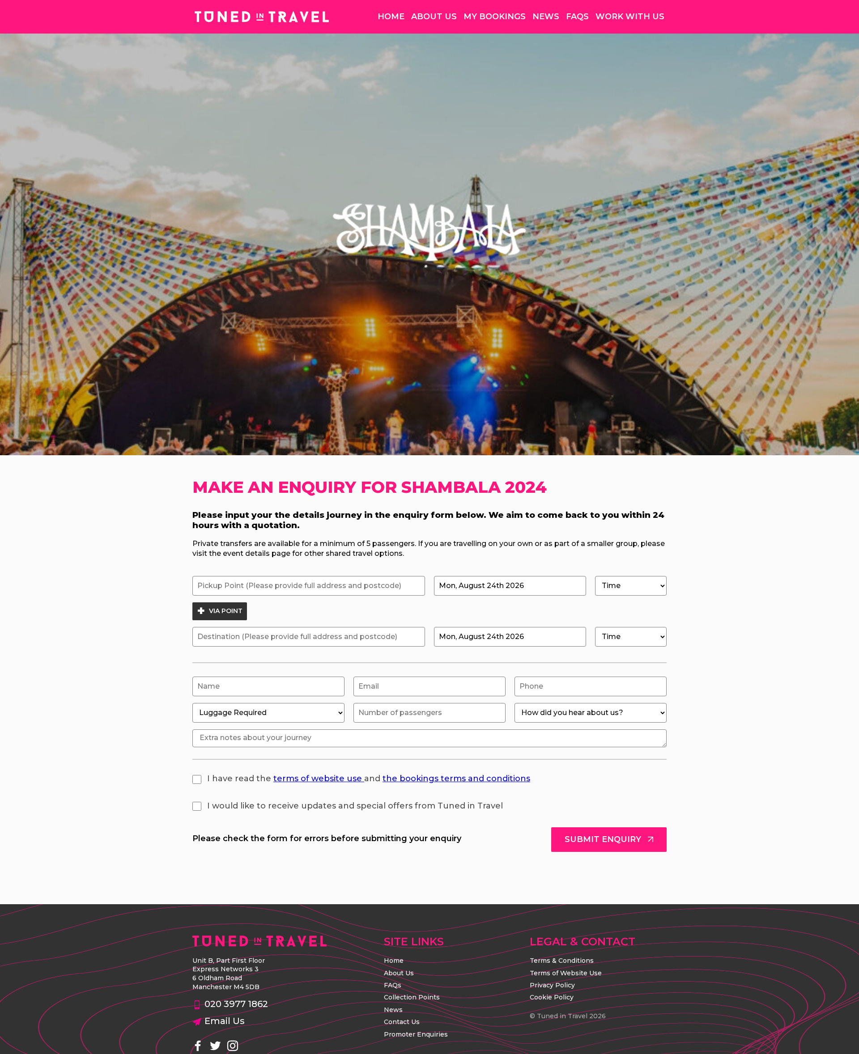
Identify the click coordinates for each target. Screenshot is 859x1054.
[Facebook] (197, 1046)
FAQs (577, 16)
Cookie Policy (552, 997)
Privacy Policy (552, 985)
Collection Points (412, 997)
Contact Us (402, 1022)
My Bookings (495, 16)
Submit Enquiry (604, 839)
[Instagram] (232, 1046)
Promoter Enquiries (416, 1034)
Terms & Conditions (562, 961)
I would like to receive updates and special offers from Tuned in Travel (354, 806)
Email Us (224, 1021)
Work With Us (629, 16)
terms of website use (318, 778)
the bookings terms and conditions (456, 778)
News (545, 16)
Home (391, 16)
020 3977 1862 (236, 1004)
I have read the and (367, 778)
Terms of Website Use (566, 973)
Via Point (224, 611)
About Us (434, 16)
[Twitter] (215, 1046)
